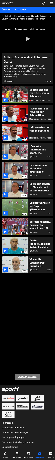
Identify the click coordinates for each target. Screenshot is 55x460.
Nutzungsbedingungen (13, 437)
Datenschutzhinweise (13, 427)
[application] (27, 39)
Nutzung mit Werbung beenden (18, 442)
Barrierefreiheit (10, 446)
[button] (27, 39)
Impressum (8, 422)
